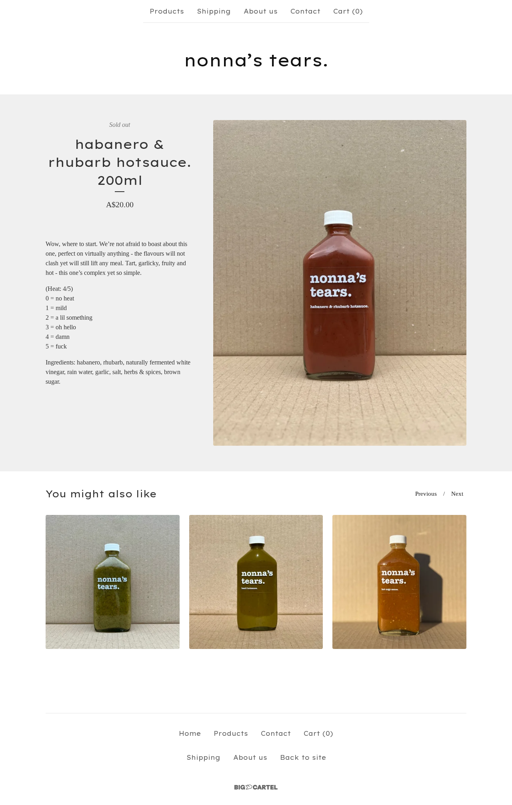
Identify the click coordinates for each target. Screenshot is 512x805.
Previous (426, 494)
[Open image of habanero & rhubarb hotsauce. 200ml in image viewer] (339, 283)
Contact (305, 11)
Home (190, 733)
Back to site (303, 757)
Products (167, 11)
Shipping (214, 11)
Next (457, 494)
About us (261, 11)
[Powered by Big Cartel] (256, 787)
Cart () (348, 11)
